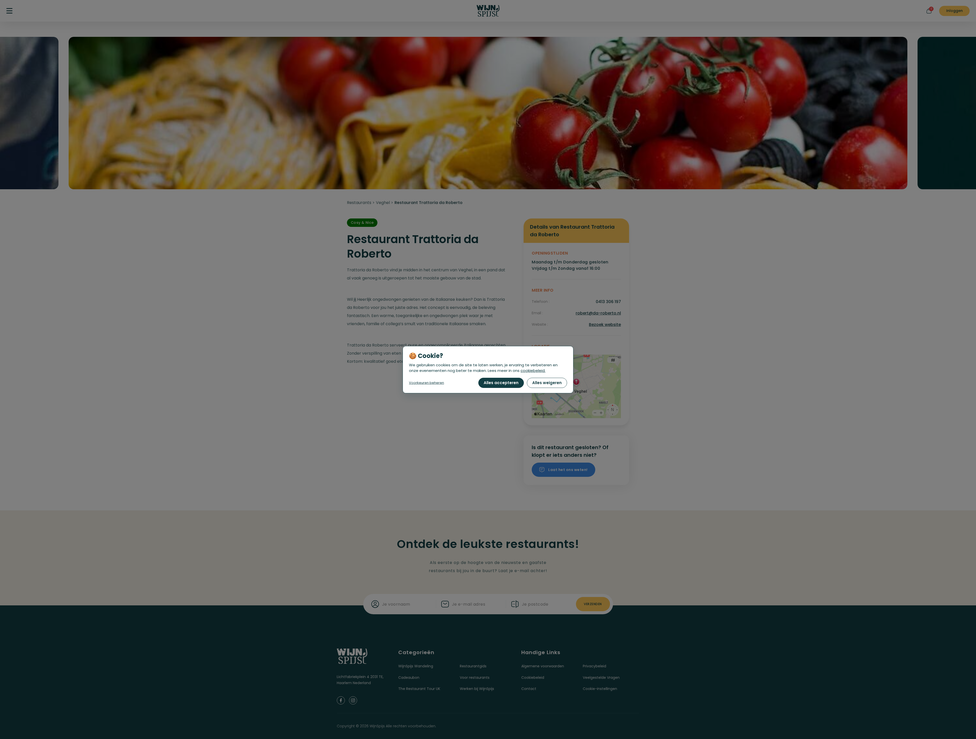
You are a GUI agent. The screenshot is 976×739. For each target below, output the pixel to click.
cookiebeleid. (533, 370)
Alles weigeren (547, 382)
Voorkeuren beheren (426, 382)
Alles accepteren (501, 382)
